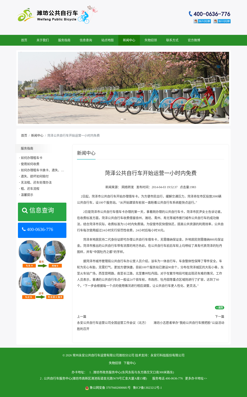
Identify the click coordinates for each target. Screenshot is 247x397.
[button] (21, 88)
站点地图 (107, 40)
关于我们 (42, 40)
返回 (220, 307)
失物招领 (151, 40)
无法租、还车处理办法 (36, 182)
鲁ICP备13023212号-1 (147, 387)
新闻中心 (129, 40)
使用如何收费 (30, 164)
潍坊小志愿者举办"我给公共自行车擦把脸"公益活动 (189, 322)
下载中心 (130, 363)
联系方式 (172, 40)
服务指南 (64, 40)
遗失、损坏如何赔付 (35, 176)
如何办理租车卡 (31, 157)
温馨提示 (27, 194)
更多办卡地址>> (196, 378)
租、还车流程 (30, 188)
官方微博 (194, 40)
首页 (24, 40)
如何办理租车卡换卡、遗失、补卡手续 (47, 170)
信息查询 (86, 40)
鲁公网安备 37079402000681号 (110, 387)
